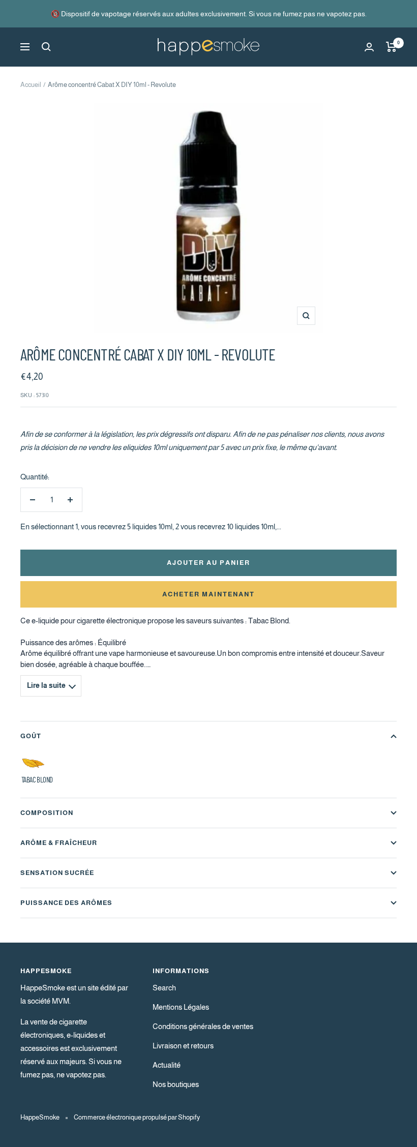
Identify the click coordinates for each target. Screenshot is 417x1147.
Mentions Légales (181, 1007)
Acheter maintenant (208, 594)
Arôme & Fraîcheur (58, 843)
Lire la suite (46, 685)
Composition (46, 813)
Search (164, 987)
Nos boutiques (176, 1084)
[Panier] (391, 47)
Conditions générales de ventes (203, 1026)
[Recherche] (46, 46)
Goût (30, 736)
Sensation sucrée (57, 873)
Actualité (167, 1065)
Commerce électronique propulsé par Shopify (137, 1117)
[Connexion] (369, 47)
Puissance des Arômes (66, 903)
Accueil (30, 84)
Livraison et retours (183, 1045)
